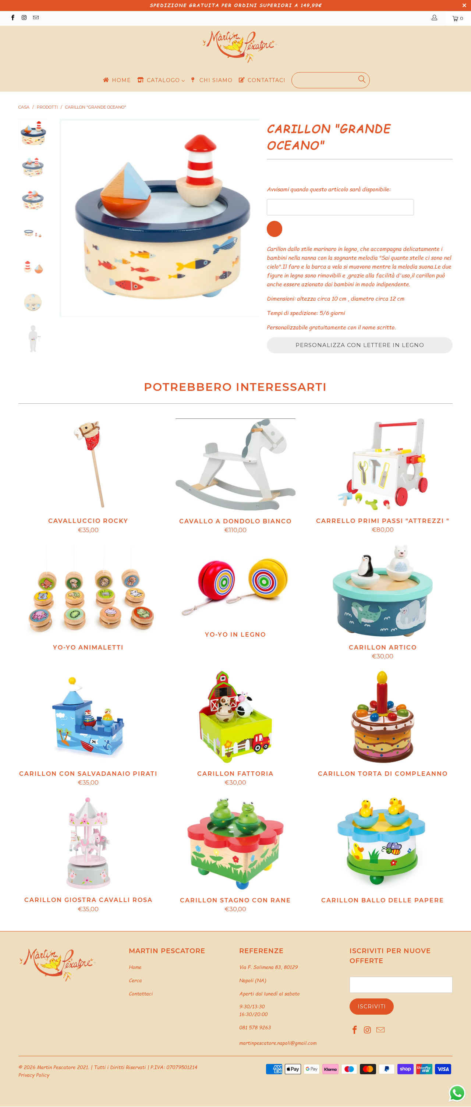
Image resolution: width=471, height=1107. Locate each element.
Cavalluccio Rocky (88, 464)
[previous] (70, 218)
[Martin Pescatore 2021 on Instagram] (24, 18)
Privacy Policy (33, 1075)
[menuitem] (116, 80)
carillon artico (383, 591)
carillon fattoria (235, 717)
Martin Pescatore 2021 (62, 1067)
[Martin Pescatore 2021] (239, 47)
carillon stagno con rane (235, 843)
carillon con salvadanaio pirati (88, 717)
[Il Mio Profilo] (436, 18)
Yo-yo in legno (235, 584)
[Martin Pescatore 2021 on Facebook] (12, 18)
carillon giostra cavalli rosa (88, 843)
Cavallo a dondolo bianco (235, 464)
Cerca (135, 980)
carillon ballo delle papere (383, 843)
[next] (249, 218)
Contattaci (141, 993)
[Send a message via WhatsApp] (457, 1093)
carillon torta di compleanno (383, 717)
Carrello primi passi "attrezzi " (383, 464)
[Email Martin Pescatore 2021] (35, 18)
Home (135, 967)
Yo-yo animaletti (88, 591)
